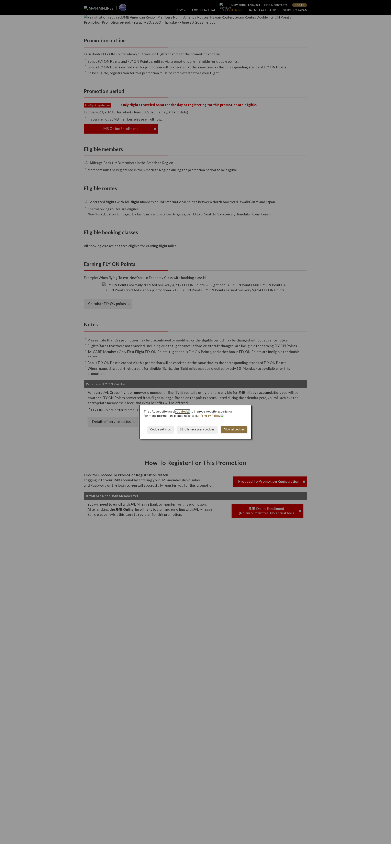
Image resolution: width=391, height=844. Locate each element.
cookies (180, 411)
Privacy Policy (210, 415)
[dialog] (195, 422)
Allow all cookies (234, 429)
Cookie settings (160, 429)
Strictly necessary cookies (197, 429)
